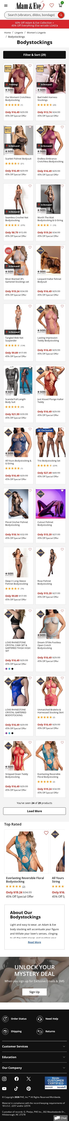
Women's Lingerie (36, 32)
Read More (34, 941)
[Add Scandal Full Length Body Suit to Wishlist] (30, 367)
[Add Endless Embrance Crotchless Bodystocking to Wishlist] (62, 127)
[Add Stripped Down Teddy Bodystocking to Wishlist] (30, 742)
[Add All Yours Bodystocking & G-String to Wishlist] (30, 429)
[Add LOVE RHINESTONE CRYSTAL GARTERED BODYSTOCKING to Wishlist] (30, 678)
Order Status (18, 1018)
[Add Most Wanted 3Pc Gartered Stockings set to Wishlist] (30, 247)
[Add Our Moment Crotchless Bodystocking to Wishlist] (30, 65)
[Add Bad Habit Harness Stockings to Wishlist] (62, 65)
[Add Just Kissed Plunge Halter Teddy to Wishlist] (62, 367)
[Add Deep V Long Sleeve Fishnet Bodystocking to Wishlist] (30, 549)
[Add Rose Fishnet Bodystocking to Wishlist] (62, 549)
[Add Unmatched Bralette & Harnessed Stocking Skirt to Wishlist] (62, 678)
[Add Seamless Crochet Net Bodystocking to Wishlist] (30, 186)
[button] (34, 811)
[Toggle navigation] (5, 5)
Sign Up (34, 992)
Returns (50, 1031)
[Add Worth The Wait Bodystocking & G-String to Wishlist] (62, 186)
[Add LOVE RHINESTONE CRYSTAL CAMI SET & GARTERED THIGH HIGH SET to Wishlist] (30, 610)
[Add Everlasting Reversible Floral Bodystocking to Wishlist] (62, 742)
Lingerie (19, 32)
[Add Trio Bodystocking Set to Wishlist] (62, 429)
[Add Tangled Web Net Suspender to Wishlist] (30, 306)
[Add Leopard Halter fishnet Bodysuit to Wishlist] (62, 247)
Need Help (51, 1018)
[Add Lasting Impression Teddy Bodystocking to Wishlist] (62, 306)
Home (7, 32)
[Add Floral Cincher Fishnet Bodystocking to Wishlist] (30, 490)
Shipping (16, 1031)
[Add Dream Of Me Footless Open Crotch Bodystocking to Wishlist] (62, 610)
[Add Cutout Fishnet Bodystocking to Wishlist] (62, 490)
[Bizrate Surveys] (62, 1087)
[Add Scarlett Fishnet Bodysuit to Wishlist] (30, 127)
